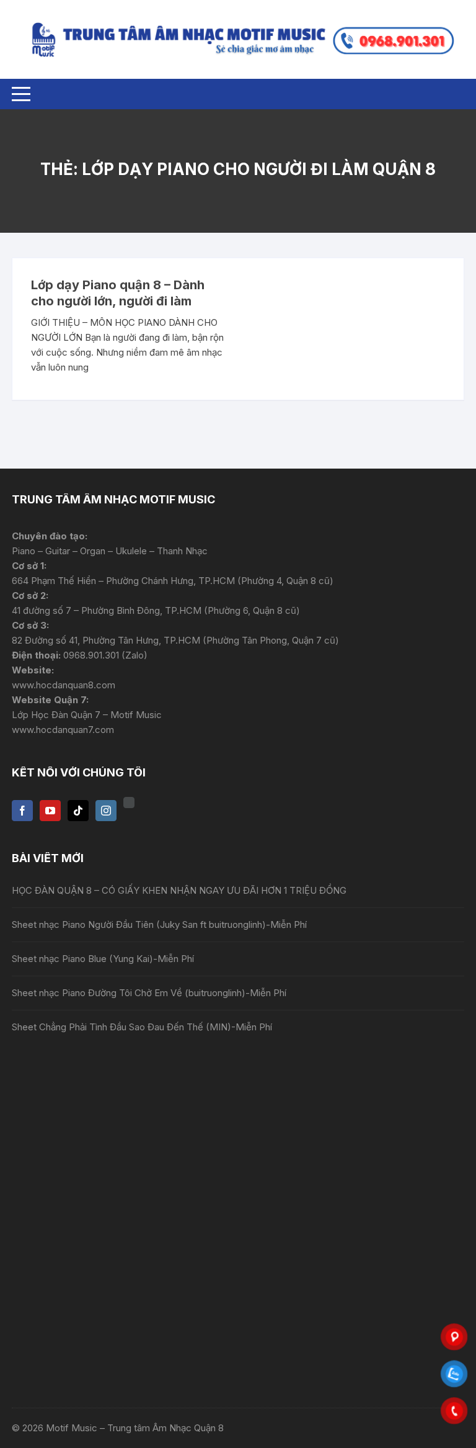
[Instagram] (106, 810)
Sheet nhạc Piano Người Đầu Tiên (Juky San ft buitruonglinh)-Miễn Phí (159, 924)
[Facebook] (22, 810)
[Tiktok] (78, 810)
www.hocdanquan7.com (63, 729)
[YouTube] (50, 810)
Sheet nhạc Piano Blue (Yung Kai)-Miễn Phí (103, 959)
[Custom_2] (128, 802)
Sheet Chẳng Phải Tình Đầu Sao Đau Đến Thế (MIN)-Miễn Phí (142, 1027)
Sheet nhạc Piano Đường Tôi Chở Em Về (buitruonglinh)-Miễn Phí (149, 993)
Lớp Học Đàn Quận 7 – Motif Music (87, 715)
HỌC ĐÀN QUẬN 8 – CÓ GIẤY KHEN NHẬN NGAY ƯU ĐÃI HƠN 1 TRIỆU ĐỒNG (179, 890)
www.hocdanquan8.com (63, 685)
